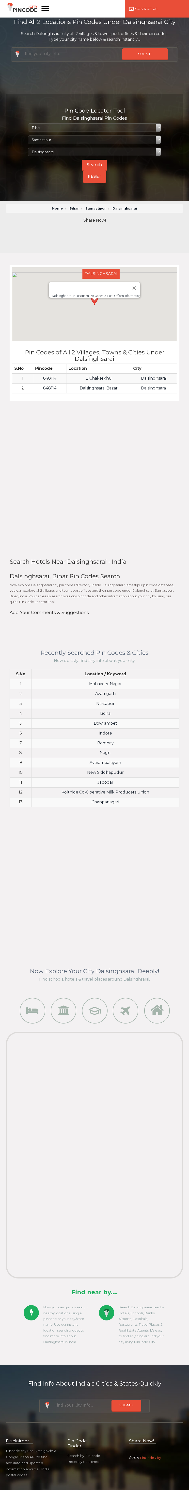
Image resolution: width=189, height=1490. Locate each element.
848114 (49, 378)
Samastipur (95, 208)
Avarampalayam (105, 762)
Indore (105, 733)
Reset (94, 176)
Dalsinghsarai (154, 378)
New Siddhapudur (105, 772)
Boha (105, 713)
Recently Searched (83, 1462)
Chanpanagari (105, 802)
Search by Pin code (83, 1456)
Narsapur (105, 703)
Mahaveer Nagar (105, 683)
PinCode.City (150, 1458)
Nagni (105, 752)
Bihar (74, 208)
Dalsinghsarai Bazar (99, 388)
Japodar (105, 782)
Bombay (105, 743)
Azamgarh (105, 693)
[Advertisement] (99, 238)
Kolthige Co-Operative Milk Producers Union (105, 792)
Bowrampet (105, 723)
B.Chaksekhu (99, 378)
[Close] (134, 288)
